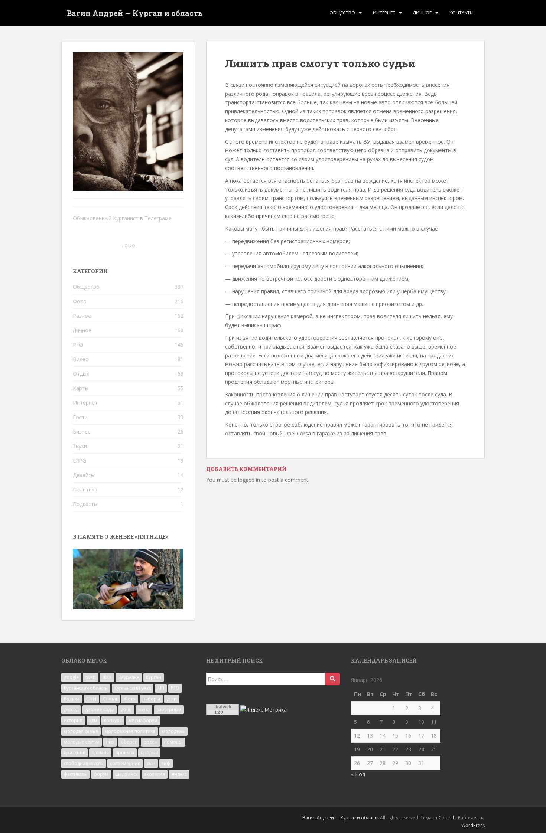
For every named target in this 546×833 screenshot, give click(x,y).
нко (110, 742)
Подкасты (85, 503)
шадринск (126, 774)
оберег (129, 742)
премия (100, 752)
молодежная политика (130, 731)
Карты (81, 388)
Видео (81, 359)
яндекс (179, 774)
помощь (173, 742)
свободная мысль (83, 763)
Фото (80, 301)
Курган (153, 677)
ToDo (128, 245)
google (71, 677)
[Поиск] (332, 679)
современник (125, 763)
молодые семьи (81, 742)
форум (101, 774)
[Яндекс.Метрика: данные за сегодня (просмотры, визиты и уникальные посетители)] (263, 709)
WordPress (473, 825)
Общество (342, 13)
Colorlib (447, 817)
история (73, 720)
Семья (110, 699)
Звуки (80, 446)
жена (144, 709)
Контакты (461, 13)
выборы (151, 699)
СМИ (91, 699)
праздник (74, 752)
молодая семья (81, 731)
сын (151, 763)
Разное (82, 315)
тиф (166, 763)
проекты (125, 752)
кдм (93, 720)
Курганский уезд (132, 688)
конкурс (113, 720)
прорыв (149, 752)
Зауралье (128, 677)
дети (172, 699)
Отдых (81, 373)
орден (150, 742)
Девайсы (84, 474)
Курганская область (86, 688)
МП (160, 688)
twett (90, 677)
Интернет (384, 13)
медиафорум (143, 720)
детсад (71, 709)
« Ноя (358, 774)
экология (154, 774)
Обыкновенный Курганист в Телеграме (122, 218)
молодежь (173, 731)
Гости (80, 417)
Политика (85, 489)
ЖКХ (107, 677)
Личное (422, 13)
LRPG (79, 460)
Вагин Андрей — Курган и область (135, 13)
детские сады (99, 709)
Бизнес (81, 431)
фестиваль (75, 774)
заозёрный (168, 709)
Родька (71, 699)
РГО (78, 344)
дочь (126, 709)
